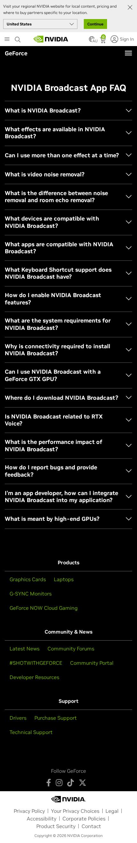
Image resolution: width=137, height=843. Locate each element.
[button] (92, 41)
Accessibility (41, 818)
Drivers (18, 718)
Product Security (56, 826)
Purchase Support (55, 718)
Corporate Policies (83, 818)
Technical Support (31, 732)
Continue (95, 24)
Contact (91, 826)
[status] (103, 41)
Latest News (25, 648)
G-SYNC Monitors (31, 593)
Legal (112, 811)
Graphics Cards (28, 579)
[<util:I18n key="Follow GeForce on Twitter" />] (82, 782)
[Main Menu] (7, 39)
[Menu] (128, 53)
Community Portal (91, 663)
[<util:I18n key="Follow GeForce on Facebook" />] (48, 782)
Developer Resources (34, 677)
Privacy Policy (29, 811)
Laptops (64, 579)
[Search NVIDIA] (18, 38)
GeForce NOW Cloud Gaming (44, 608)
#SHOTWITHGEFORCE (36, 663)
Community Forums (70, 648)
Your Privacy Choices (75, 811)
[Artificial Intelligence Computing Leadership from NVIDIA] (50, 39)
